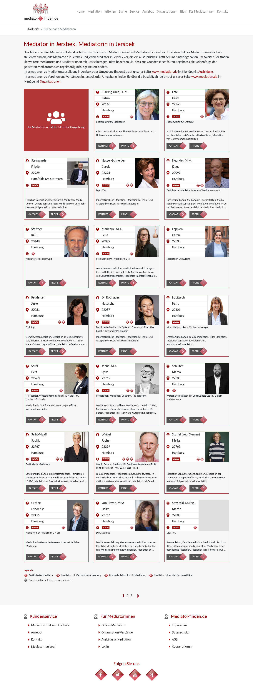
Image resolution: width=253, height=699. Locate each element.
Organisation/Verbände (117, 632)
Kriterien (110, 11)
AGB (175, 639)
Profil (125, 146)
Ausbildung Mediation (116, 639)
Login (105, 646)
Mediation (94, 11)
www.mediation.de (164, 71)
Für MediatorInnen (201, 11)
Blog (183, 11)
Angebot (148, 11)
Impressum (179, 625)
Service (134, 11)
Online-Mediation (113, 625)
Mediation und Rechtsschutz (50, 625)
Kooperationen (182, 646)
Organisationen (167, 11)
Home (80, 11)
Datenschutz (180, 632)
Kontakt (222, 11)
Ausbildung (205, 71)
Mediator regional (43, 646)
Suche (123, 11)
